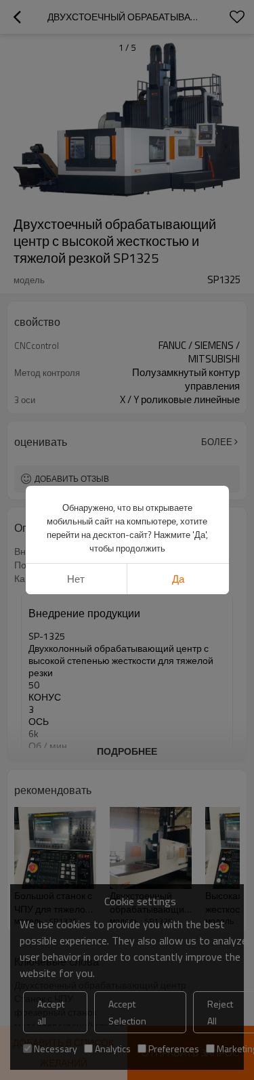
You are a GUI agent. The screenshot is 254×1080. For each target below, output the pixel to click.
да (178, 579)
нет (76, 579)
